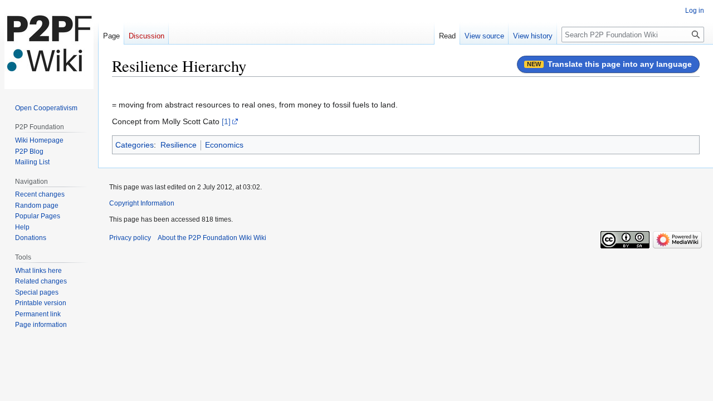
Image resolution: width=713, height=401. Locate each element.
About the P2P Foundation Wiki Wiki (212, 238)
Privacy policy (130, 238)
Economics (224, 144)
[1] (226, 121)
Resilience (178, 144)
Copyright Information (141, 203)
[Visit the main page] (49, 44)
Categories (134, 144)
